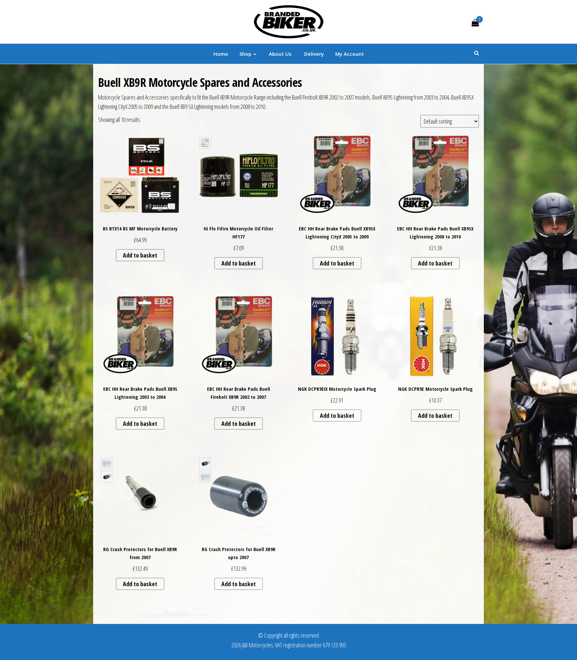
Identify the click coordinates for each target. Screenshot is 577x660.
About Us (279, 53)
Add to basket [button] (140, 255)
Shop (246, 53)
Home (220, 53)
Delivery (313, 53)
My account (349, 53)
